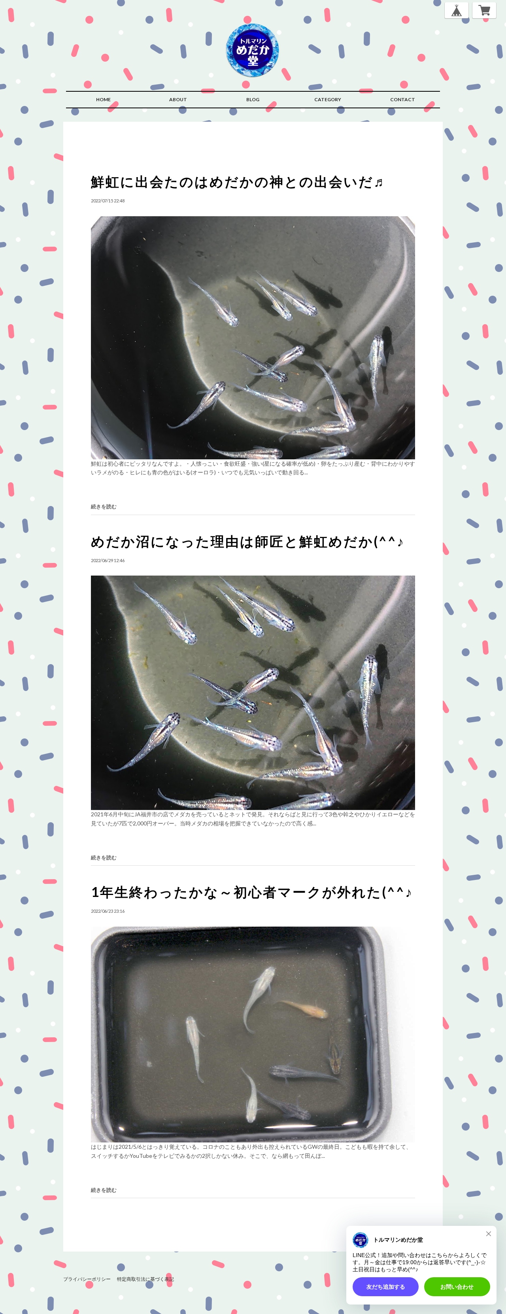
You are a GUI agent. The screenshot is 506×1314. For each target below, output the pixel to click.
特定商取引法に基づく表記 (145, 1279)
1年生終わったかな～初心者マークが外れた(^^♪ (252, 892)
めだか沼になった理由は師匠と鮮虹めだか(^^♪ (248, 541)
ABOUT (178, 99)
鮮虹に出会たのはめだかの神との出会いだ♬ (239, 181)
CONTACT (402, 99)
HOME (103, 99)
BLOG (252, 99)
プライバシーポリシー (87, 1279)
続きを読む (104, 506)
